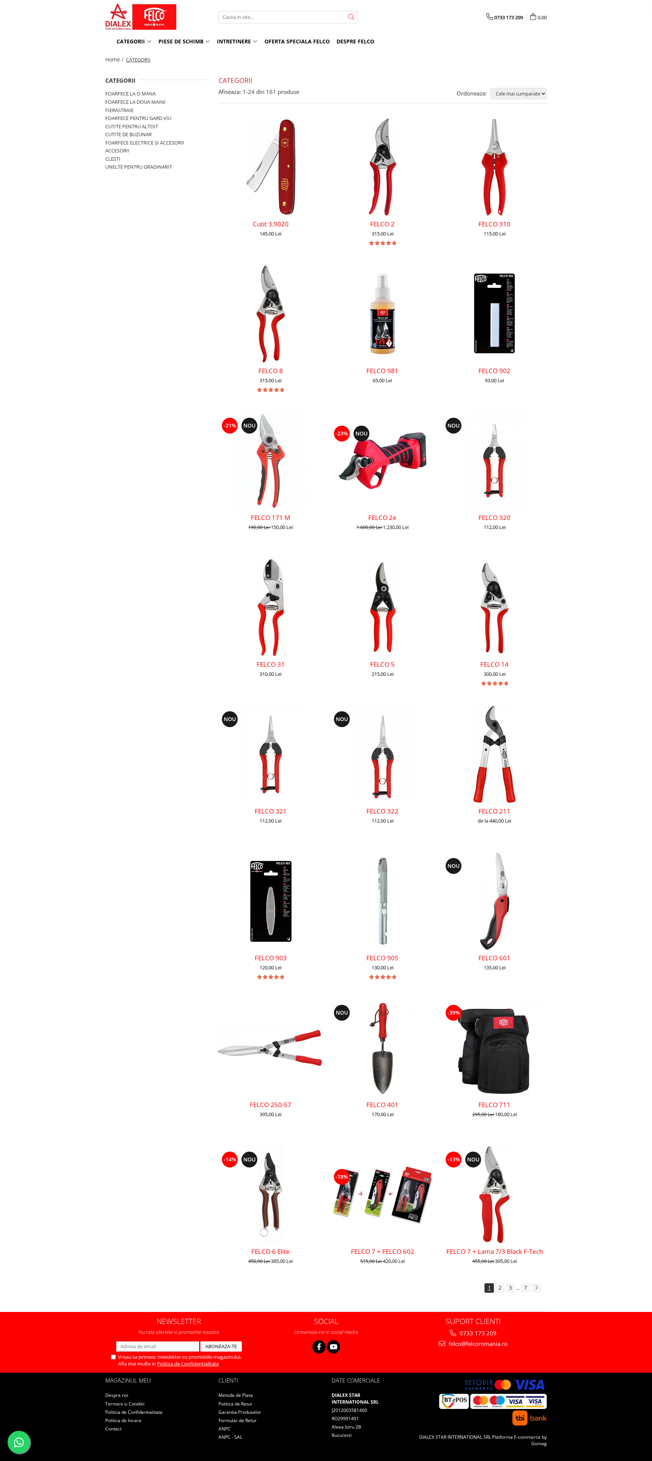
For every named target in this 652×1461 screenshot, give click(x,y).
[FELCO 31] (270, 607)
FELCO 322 (382, 811)
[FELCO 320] (494, 460)
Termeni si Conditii (125, 1404)
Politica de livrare (123, 1420)
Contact (113, 1429)
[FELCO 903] (270, 901)
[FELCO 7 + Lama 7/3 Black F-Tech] (494, 1194)
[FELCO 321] (270, 754)
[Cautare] (351, 17)
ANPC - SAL (230, 1437)
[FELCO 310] (494, 167)
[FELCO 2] (382, 167)
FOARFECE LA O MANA (130, 93)
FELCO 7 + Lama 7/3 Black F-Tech (494, 1251)
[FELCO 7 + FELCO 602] (382, 1194)
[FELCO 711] (494, 1048)
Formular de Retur (237, 1420)
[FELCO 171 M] (270, 460)
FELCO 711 (494, 1104)
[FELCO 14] (494, 607)
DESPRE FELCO (355, 41)
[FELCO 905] (382, 901)
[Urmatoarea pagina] (536, 1288)
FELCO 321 (271, 811)
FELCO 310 (494, 224)
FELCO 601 (494, 957)
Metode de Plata (235, 1395)
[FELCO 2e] (382, 460)
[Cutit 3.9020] (270, 167)
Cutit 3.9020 (271, 224)
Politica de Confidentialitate (188, 1363)
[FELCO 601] (494, 901)
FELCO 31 (271, 664)
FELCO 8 (270, 370)
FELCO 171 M (270, 517)
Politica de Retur (235, 1404)
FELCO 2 (382, 224)
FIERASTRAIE (119, 110)
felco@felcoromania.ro (477, 1343)
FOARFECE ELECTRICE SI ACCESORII (144, 142)
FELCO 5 (382, 664)
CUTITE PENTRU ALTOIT (131, 126)
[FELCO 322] (382, 754)
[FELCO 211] (494, 754)
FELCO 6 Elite (270, 1251)
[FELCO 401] (382, 1048)
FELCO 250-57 (270, 1104)
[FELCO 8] (270, 314)
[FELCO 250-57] (270, 1048)
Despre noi (116, 1395)
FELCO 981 (382, 370)
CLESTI (112, 158)
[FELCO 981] (382, 314)
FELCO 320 (494, 517)
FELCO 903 (271, 957)
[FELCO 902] (494, 314)
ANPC (224, 1429)
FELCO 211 (494, 811)
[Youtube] (333, 1346)
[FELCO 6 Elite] (270, 1194)
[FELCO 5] (382, 607)
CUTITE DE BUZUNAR (128, 134)
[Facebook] (319, 1346)
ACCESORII (117, 150)
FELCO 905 (382, 957)
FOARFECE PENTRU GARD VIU (138, 118)
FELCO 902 (494, 370)
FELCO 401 (382, 1104)
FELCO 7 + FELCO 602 (382, 1251)
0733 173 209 (477, 1333)
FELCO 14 (494, 664)
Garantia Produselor (239, 1412)
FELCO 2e (382, 517)
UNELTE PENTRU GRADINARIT (138, 166)
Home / (115, 59)
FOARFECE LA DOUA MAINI (135, 101)
